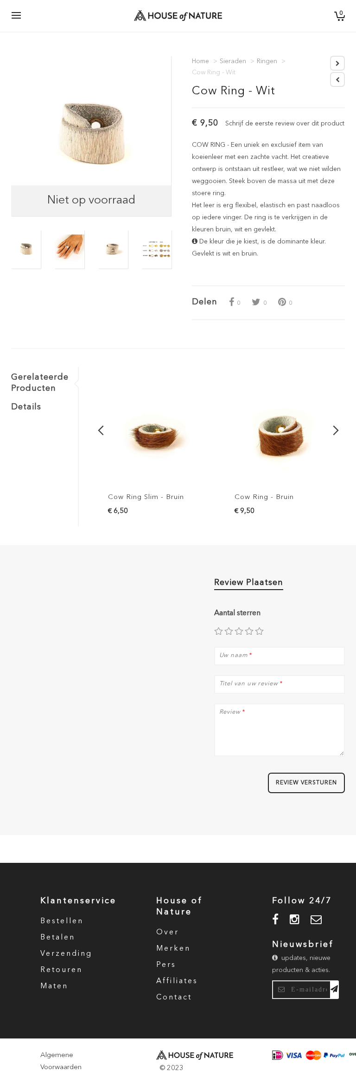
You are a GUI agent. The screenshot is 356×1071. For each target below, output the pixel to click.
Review (230, 712)
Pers (166, 965)
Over (167, 932)
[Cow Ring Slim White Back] (26, 249)
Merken (173, 949)
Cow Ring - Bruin (264, 497)
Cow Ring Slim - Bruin (146, 497)
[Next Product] (337, 63)
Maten (54, 986)
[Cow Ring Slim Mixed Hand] (69, 249)
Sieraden (233, 61)
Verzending (66, 954)
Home (200, 61)
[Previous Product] (337, 79)
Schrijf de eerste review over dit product (284, 123)
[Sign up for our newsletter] (334, 989)
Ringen (267, 61)
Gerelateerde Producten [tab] (40, 383)
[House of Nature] (170, 15)
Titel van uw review (248, 684)
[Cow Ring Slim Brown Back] (155, 437)
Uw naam (233, 655)
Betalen (57, 937)
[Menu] (16, 16)
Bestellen (61, 921)
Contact (174, 997)
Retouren (61, 970)
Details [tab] (26, 407)
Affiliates (177, 981)
